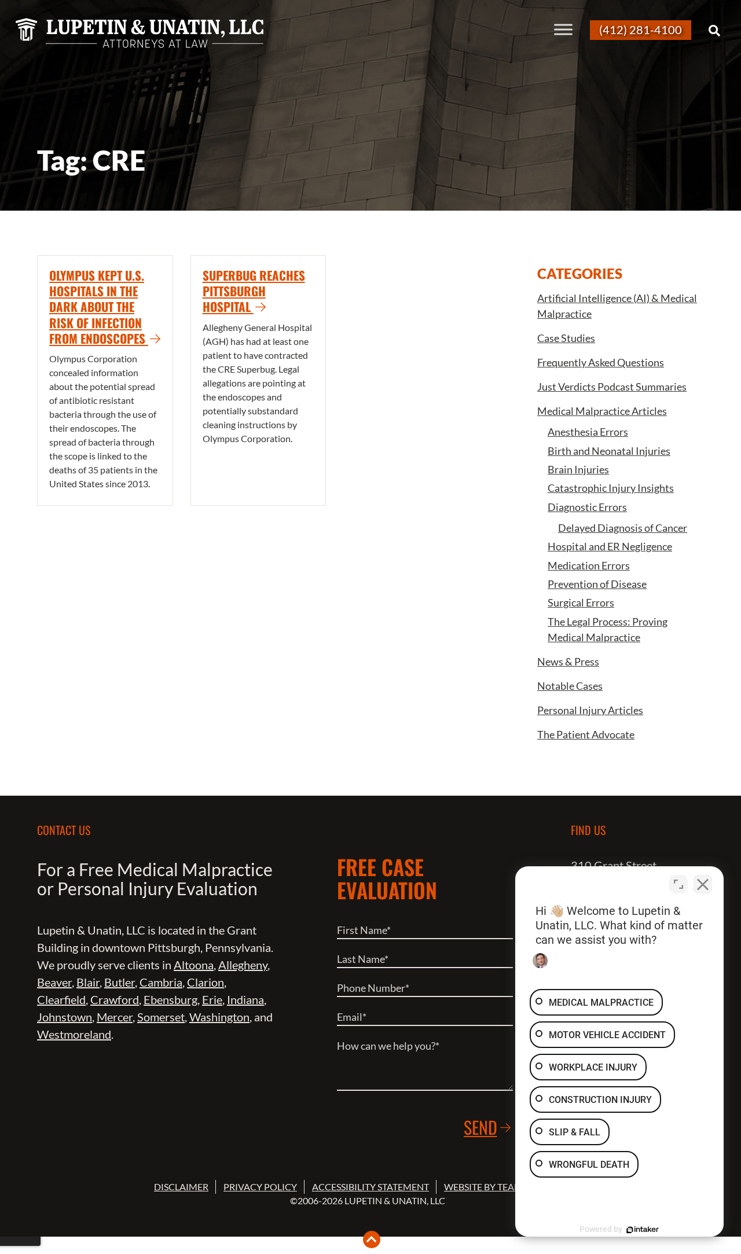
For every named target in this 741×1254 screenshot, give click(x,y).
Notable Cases (570, 685)
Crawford (114, 999)
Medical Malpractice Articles (602, 410)
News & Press (568, 661)
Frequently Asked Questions (600, 362)
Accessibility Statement (370, 1186)
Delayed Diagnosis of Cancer (622, 527)
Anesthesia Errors (588, 431)
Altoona (194, 965)
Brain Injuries (578, 469)
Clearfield (61, 999)
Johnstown (64, 1017)
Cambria (161, 982)
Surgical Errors (581, 602)
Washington (219, 1017)
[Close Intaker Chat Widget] (703, 884)
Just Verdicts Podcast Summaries (612, 386)
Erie (212, 999)
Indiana (245, 999)
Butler (119, 982)
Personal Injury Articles (590, 710)
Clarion (205, 982)
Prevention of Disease (597, 584)
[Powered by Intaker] (642, 1229)
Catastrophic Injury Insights (611, 487)
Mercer (115, 1017)
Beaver (54, 982)
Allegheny (242, 965)
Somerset (161, 1017)
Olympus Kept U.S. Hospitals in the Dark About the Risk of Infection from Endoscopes (98, 306)
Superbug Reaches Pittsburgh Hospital (254, 291)
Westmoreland (74, 1034)
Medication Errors (589, 565)
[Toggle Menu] (563, 29)
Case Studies (566, 338)
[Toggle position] (678, 884)
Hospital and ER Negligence (610, 546)
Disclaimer (181, 1186)
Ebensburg (170, 999)
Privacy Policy (260, 1186)
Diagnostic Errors (587, 507)
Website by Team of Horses (509, 1186)
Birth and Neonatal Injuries (609, 450)
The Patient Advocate (585, 734)
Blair (88, 982)
